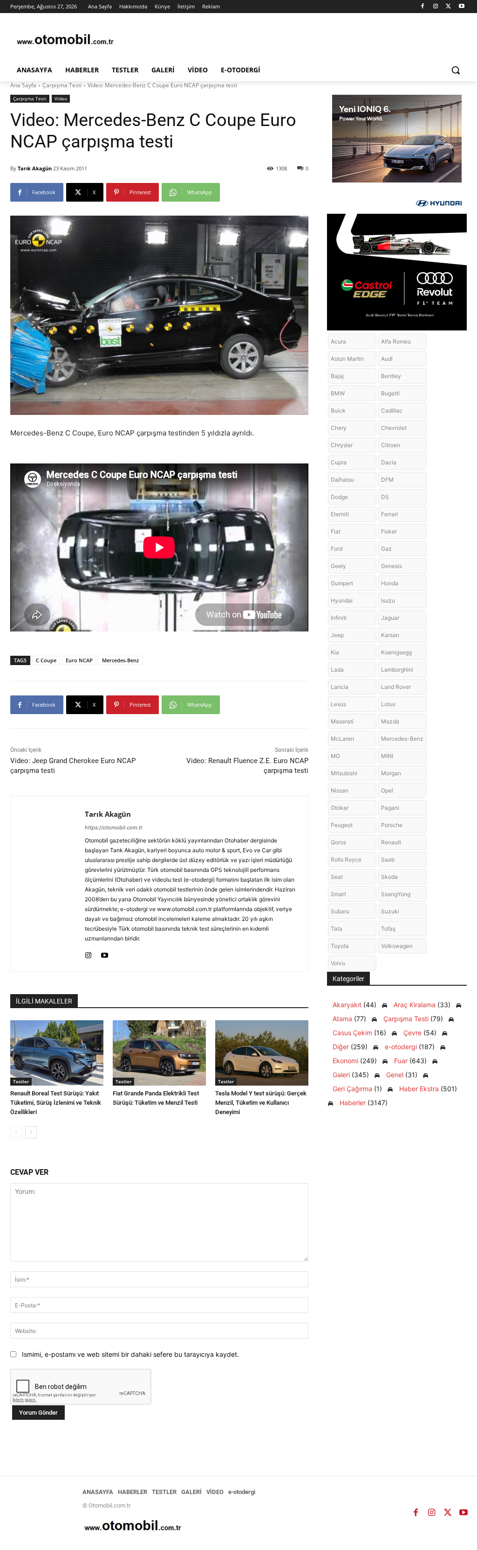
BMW (338, 393)
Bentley (391, 375)
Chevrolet (394, 427)
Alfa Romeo (396, 341)
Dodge (339, 496)
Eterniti (340, 514)
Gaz (386, 548)
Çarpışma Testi (62, 85)
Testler (21, 1081)
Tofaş (388, 928)
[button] (455, 70)
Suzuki (390, 911)
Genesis (391, 565)
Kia (335, 652)
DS (385, 496)
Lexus (338, 704)
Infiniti (339, 617)
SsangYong (395, 894)
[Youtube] (461, 6)
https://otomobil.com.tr (114, 827)
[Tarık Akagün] (47, 883)
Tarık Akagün (35, 168)
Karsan (390, 634)
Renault (391, 842)
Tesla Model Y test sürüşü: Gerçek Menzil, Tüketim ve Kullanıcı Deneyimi (261, 1102)
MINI (387, 755)
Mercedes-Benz (120, 660)
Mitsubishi (344, 773)
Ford (336, 548)
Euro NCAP (79, 660)
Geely (338, 565)
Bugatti (390, 393)
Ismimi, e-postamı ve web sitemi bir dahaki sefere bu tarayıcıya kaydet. (130, 1354)
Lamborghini (397, 669)
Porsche (391, 824)
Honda (389, 583)
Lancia (339, 686)
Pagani (390, 807)
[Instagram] (435, 6)
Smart (338, 894)
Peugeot (342, 824)
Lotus (388, 704)
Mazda (390, 721)
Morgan (391, 773)
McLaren (342, 738)
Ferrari (389, 514)
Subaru (340, 911)
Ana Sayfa (23, 85)
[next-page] (31, 1132)
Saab (388, 859)
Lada (337, 669)
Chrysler (342, 445)
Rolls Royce (346, 859)
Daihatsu (342, 479)
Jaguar (390, 617)
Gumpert (342, 583)
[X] (448, 6)
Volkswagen (397, 945)
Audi (387, 358)
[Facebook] (422, 6)
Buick (338, 410)
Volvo (338, 963)
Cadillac (391, 410)
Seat (337, 876)
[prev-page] (16, 1132)
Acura (338, 341)
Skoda (389, 876)
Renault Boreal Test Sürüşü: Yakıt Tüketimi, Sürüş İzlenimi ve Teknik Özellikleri (55, 1102)
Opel (387, 790)
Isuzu (388, 600)
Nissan (339, 790)
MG (335, 755)
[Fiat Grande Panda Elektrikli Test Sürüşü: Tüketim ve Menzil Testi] (159, 1053)
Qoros (338, 842)
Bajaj (337, 375)
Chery (339, 427)
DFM (387, 479)
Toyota (340, 945)
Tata (336, 928)
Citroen (390, 445)
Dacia (388, 462)
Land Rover (396, 686)
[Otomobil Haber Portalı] (65, 40)
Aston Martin (347, 358)
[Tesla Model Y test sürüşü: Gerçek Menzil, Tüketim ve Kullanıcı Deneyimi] (261, 1053)
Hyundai (342, 600)
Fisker (389, 531)
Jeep (337, 634)
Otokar (339, 807)
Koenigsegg (396, 652)
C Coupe (46, 660)
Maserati (342, 721)
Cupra (339, 462)
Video (61, 98)
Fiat (336, 531)
